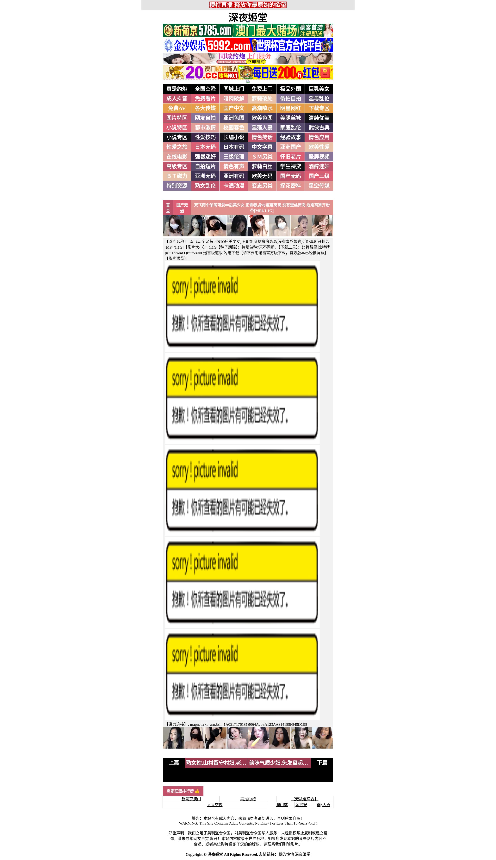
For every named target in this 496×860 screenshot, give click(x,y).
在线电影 (176, 157)
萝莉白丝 (262, 166)
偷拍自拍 (290, 99)
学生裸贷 (290, 166)
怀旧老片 (290, 157)
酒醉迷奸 (319, 166)
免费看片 (205, 99)
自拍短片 (205, 166)
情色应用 (319, 137)
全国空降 (205, 89)
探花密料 (290, 186)
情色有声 (233, 166)
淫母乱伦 (319, 99)
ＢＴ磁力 (176, 176)
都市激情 (205, 128)
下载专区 (319, 108)
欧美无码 (262, 176)
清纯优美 (319, 118)
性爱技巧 (205, 137)
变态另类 (262, 186)
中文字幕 (262, 147)
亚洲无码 (205, 176)
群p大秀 (323, 805)
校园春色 (233, 128)
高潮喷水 (262, 108)
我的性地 (286, 854)
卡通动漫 (233, 186)
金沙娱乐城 (305, 805)
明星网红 (290, 108)
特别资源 (176, 186)
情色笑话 (262, 137)
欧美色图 (262, 118)
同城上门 (233, 89)
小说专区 (176, 137)
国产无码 (290, 176)
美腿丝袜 (290, 118)
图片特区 (176, 118)
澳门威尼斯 (285, 805)
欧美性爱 (319, 147)
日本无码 (205, 147)
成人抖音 (176, 99)
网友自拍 (205, 118)
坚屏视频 (319, 157)
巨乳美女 (319, 89)
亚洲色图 (233, 118)
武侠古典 (319, 128)
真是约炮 (176, 89)
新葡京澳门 (191, 799)
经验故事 (290, 137)
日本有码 (233, 147)
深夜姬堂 (248, 17)
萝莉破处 (262, 99)
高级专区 (176, 166)
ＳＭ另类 (262, 157)
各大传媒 (205, 108)
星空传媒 (319, 186)
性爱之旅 (176, 147)
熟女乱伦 (205, 186)
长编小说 (233, 137)
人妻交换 (215, 805)
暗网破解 (233, 99)
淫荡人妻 (262, 128)
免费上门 (262, 89)
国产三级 (319, 176)
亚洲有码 (233, 176)
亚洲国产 (290, 147)
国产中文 (233, 108)
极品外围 (290, 89)
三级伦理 (233, 157)
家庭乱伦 (290, 128)
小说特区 (176, 128)
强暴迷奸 (205, 157)
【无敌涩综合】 (304, 799)
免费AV (177, 108)
